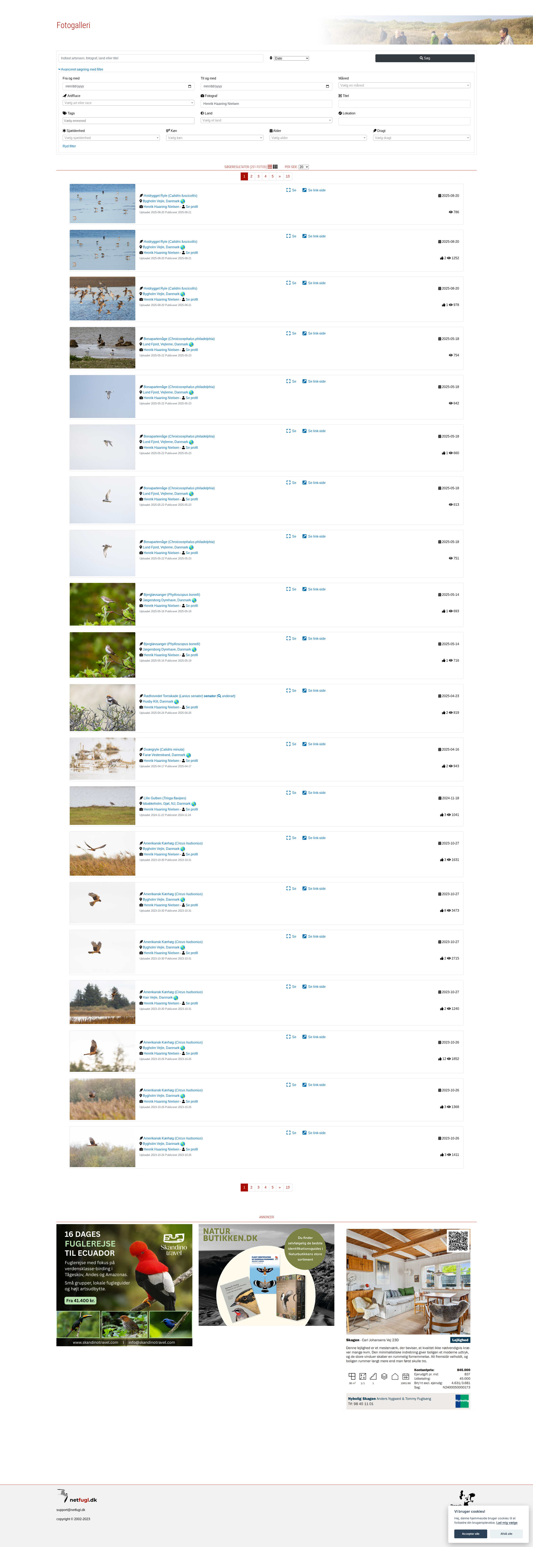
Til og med (208, 78)
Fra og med (71, 78)
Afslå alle (506, 1533)
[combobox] (404, 85)
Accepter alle (470, 1533)
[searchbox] (129, 120)
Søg (426, 58)
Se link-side (316, 190)
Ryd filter (69, 146)
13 (288, 176)
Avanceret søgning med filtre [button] (81, 69)
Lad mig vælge (507, 1522)
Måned (344, 78)
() (219, 696)
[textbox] (404, 85)
